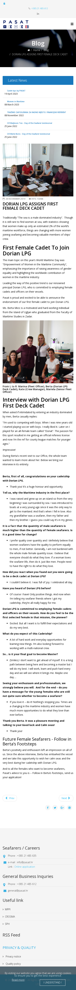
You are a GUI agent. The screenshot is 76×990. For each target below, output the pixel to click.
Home (36, 50)
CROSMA (10, 916)
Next (65, 798)
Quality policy (13, 963)
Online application (24, 866)
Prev (11, 798)
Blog (46, 50)
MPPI (7, 909)
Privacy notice (13, 956)
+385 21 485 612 (39, 8)
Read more (18, 979)
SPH (7, 924)
